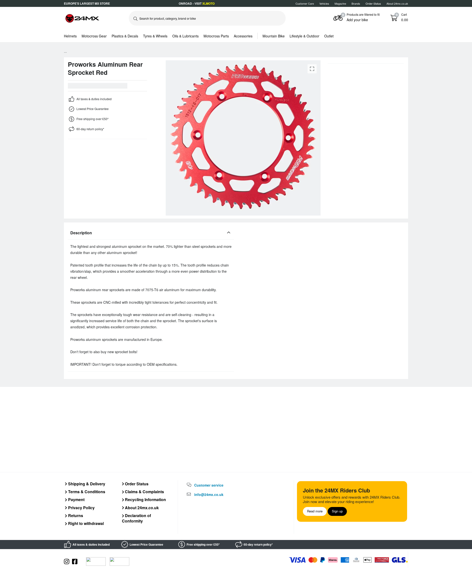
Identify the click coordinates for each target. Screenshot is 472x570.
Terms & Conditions (86, 491)
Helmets (70, 35)
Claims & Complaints (144, 491)
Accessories (243, 35)
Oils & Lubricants (185, 35)
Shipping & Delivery (86, 484)
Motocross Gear (94, 35)
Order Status (136, 484)
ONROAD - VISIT (197, 3)
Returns (75, 515)
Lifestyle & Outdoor (304, 35)
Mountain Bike (274, 35)
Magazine (340, 3)
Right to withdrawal (85, 523)
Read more (315, 511)
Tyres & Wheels (155, 35)
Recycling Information (145, 499)
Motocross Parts (216, 35)
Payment (76, 499)
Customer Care (304, 3)
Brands (356, 3)
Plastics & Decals (125, 35)
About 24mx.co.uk (397, 3)
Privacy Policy (81, 507)
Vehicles (324, 3)
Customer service (208, 485)
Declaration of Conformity (136, 518)
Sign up (337, 511)
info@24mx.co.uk (208, 494)
